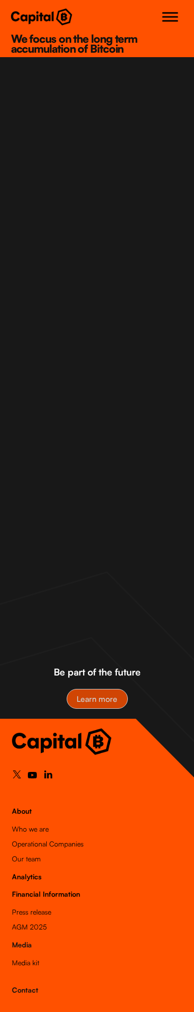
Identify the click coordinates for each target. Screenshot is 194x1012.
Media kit (25, 962)
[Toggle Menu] (170, 16)
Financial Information (46, 894)
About (22, 811)
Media (22, 944)
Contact (25, 990)
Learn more (97, 699)
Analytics (26, 876)
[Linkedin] (48, 776)
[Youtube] (32, 777)
